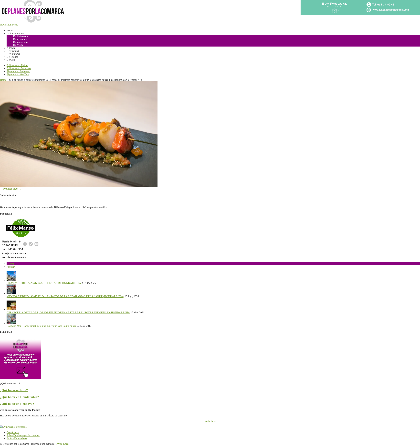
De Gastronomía (15, 33)
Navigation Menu (9, 24)
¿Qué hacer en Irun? (14, 390)
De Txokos (12, 56)
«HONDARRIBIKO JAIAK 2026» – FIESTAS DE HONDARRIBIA (44, 282)
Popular (11, 266)
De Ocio (11, 59)
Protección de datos (17, 438)
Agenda (11, 48)
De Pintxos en (20, 36)
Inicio (9, 30)
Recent (10, 263)
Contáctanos (210, 421)
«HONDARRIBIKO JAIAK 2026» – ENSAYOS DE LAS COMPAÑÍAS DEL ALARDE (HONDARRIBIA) (65, 296)
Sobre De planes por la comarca (23, 435)
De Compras (13, 53)
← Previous (6, 188)
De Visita (18, 45)
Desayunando (20, 39)
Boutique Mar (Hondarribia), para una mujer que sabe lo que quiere (41, 326)
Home (3, 79)
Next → (17, 188)
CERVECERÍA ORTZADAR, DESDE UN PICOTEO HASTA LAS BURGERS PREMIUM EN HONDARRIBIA (68, 312)
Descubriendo (20, 42)
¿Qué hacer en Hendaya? (17, 403)
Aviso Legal (62, 443)
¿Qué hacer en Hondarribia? (19, 397)
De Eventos (13, 50)
